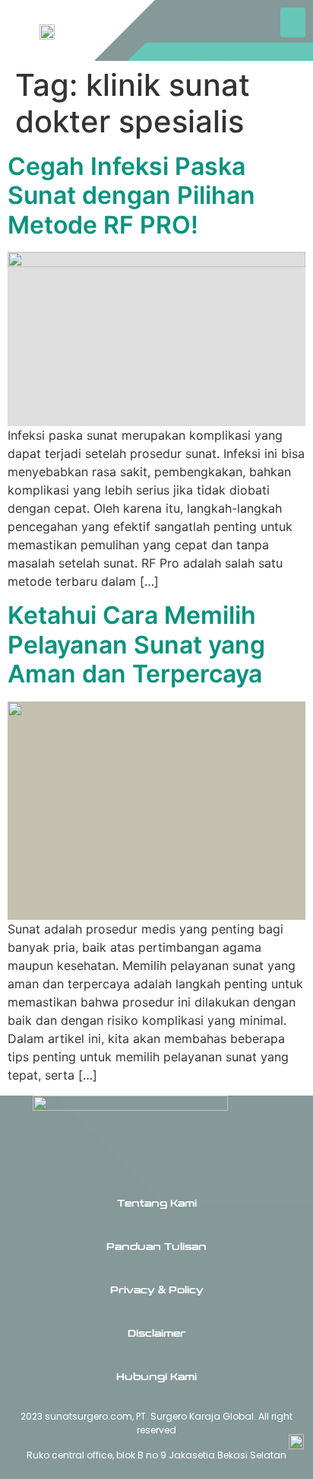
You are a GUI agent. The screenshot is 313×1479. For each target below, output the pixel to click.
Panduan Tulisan (156, 1247)
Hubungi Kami (156, 1377)
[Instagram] (201, 53)
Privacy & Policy (157, 1290)
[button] (292, 22)
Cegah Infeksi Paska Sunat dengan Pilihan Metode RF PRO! (131, 195)
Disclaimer (156, 1333)
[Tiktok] (224, 53)
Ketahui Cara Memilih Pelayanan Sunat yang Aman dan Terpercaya (136, 644)
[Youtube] (247, 53)
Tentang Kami (157, 1203)
